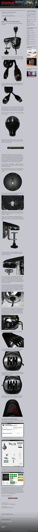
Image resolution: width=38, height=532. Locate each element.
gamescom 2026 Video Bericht (31, 13)
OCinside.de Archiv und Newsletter (6, 521)
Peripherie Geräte (13, 12)
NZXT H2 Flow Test (30, 23)
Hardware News (30, 28)
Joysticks (8, 12)
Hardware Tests (4, 12)
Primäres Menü (37, 7)
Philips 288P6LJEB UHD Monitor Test (7, 507)
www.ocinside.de (19, 530)
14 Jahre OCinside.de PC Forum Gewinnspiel (8, 504)
